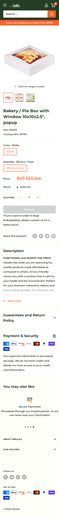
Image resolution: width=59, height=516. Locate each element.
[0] (53, 5)
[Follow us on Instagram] (18, 477)
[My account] (46, 5)
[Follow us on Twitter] (12, 477)
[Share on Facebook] (34, 236)
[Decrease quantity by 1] (20, 197)
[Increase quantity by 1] (38, 197)
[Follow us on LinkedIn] (24, 477)
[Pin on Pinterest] (41, 236)
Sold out (29, 209)
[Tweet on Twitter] (47, 236)
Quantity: (9, 197)
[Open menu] (5, 5)
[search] (25, 14)
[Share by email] (53, 236)
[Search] (52, 14)
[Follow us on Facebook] (5, 477)
